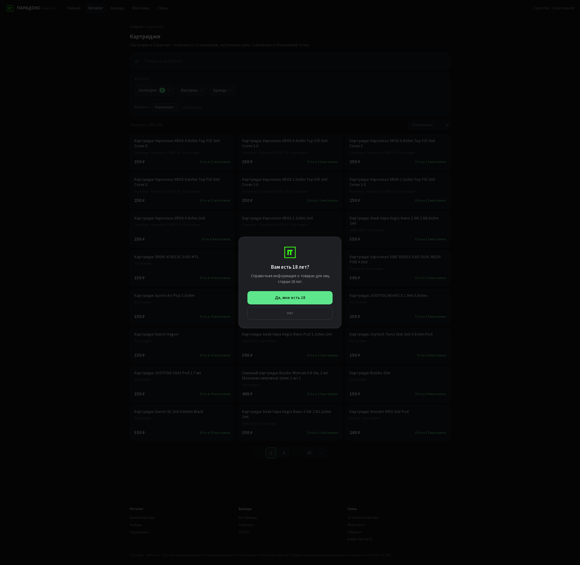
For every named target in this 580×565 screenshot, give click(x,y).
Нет (290, 313)
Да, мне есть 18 (290, 298)
